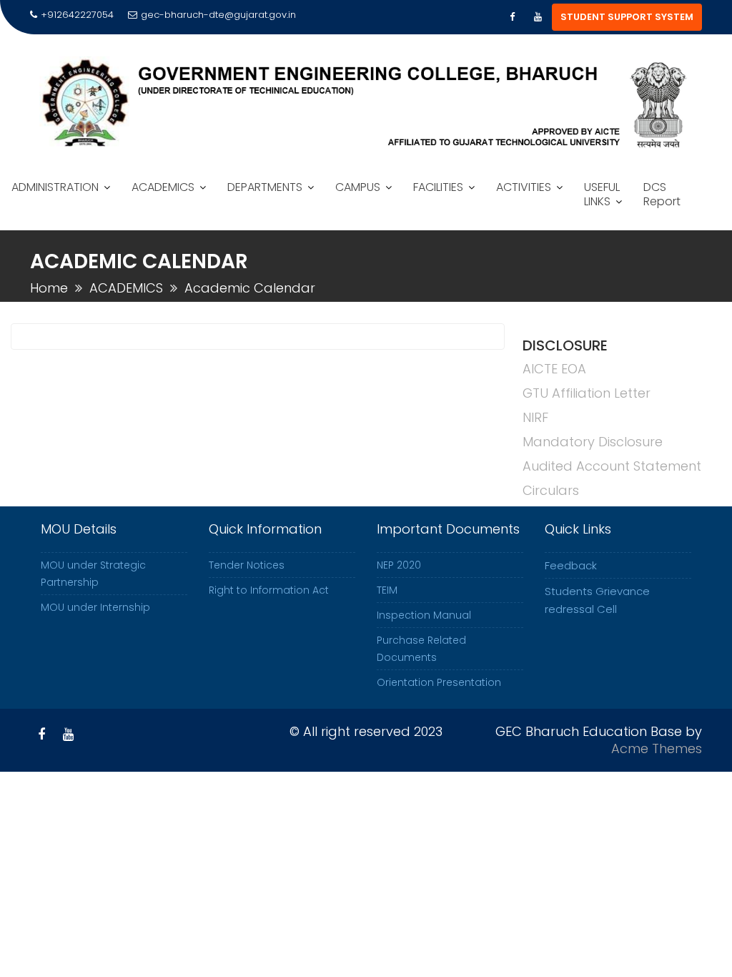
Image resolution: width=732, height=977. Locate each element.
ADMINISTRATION (55, 187)
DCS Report (662, 194)
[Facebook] (511, 17)
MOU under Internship (95, 607)
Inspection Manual (424, 615)
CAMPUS (357, 187)
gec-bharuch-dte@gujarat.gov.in (218, 14)
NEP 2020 (399, 565)
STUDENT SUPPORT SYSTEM (626, 17)
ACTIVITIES (523, 187)
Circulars (551, 490)
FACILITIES (438, 187)
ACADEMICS (163, 187)
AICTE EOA (554, 369)
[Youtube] (537, 17)
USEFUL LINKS (602, 194)
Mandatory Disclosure (593, 442)
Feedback (571, 565)
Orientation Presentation (439, 682)
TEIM (387, 590)
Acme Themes (656, 748)
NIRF (535, 417)
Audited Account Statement (612, 466)
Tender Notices (247, 565)
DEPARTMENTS (264, 187)
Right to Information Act (269, 590)
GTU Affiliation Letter (587, 393)
